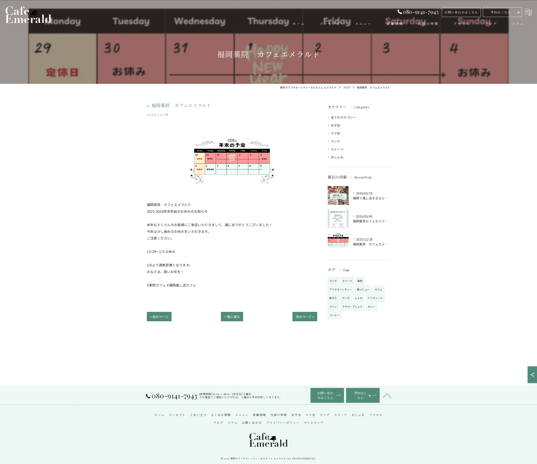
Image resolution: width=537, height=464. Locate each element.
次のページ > (305, 316)
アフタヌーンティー (340, 289)
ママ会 (335, 133)
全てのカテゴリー (343, 117)
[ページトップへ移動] (387, 395)
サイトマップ (314, 422)
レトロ (359, 298)
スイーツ (337, 149)
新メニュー (363, 289)
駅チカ (333, 298)
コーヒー (334, 315)
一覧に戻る (232, 316)
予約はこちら (501, 12)
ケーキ (346, 298)
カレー (371, 306)
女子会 (335, 125)
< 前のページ (159, 316)
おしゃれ (337, 157)
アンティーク (375, 298)
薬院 (359, 281)
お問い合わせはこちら (461, 12)
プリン (333, 306)
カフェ (379, 289)
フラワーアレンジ (352, 306)
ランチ (335, 141)
